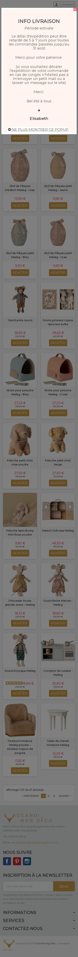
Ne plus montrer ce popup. (40, 129)
